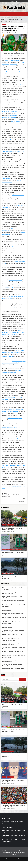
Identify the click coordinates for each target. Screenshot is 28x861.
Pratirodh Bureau (7, 32)
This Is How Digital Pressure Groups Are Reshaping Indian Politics (11, 643)
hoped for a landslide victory (12, 60)
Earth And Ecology (6, 549)
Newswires (11, 850)
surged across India (7, 356)
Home (6, 849)
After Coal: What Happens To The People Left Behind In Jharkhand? (13, 626)
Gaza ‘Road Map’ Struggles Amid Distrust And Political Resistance (13, 669)
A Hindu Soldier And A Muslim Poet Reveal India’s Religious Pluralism (13, 622)
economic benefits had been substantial (12, 111)
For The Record (21, 852)
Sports (14, 854)
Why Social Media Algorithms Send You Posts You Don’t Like (13, 601)
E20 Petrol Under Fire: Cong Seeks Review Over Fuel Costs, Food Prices (13, 592)
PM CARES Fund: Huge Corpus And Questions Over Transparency (13, 614)
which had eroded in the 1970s (10, 334)
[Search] (26, 13)
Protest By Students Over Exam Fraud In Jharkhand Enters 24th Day (11, 639)
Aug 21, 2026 (13, 531)
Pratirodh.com (21, 858)
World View (5, 850)
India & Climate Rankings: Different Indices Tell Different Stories (13, 609)
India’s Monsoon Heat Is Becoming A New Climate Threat (12, 597)
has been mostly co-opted (15, 280)
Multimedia (14, 852)
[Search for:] (10, 679)
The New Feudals (6, 852)
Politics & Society (10, 524)
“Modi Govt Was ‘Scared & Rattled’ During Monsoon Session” (12, 665)
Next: (16, 500)
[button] (2, 13)
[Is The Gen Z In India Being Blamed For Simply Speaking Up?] (14, 518)
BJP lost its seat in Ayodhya (15, 418)
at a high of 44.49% (16, 121)
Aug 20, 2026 (13, 783)
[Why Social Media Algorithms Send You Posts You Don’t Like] (14, 770)
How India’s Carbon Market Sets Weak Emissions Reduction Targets (13, 656)
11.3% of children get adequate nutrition (13, 151)
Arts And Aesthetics (20, 850)
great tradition (14, 247)
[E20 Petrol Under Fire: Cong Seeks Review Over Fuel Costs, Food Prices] (14, 542)
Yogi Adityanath (6, 178)
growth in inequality (13, 115)
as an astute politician (18, 438)
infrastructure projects (18, 195)
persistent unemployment (9, 117)
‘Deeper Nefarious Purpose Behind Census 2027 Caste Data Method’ (13, 605)
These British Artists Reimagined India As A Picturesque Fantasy (12, 660)
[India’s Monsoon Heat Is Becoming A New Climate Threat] (14, 566)
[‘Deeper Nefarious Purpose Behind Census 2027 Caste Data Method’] (14, 795)
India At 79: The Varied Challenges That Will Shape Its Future (13, 652)
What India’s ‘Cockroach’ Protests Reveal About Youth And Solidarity (13, 631)
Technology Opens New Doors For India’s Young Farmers (13, 648)
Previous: (13, 495)
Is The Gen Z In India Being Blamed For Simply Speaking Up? (13, 588)
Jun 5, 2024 (13, 32)
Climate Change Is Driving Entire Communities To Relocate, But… (14, 618)
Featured (4, 24)
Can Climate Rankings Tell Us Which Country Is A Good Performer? (13, 635)
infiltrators (10, 139)
